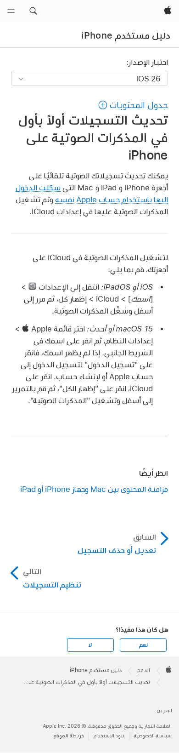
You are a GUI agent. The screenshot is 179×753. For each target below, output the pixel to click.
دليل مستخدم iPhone (125, 35)
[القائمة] (11, 11)
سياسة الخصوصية (153, 735)
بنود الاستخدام (109, 735)
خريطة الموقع (69, 735)
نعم (143, 645)
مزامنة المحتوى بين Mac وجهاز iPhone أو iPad (94, 489)
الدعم (143, 670)
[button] (33, 11)
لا (90, 645)
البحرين (164, 710)
